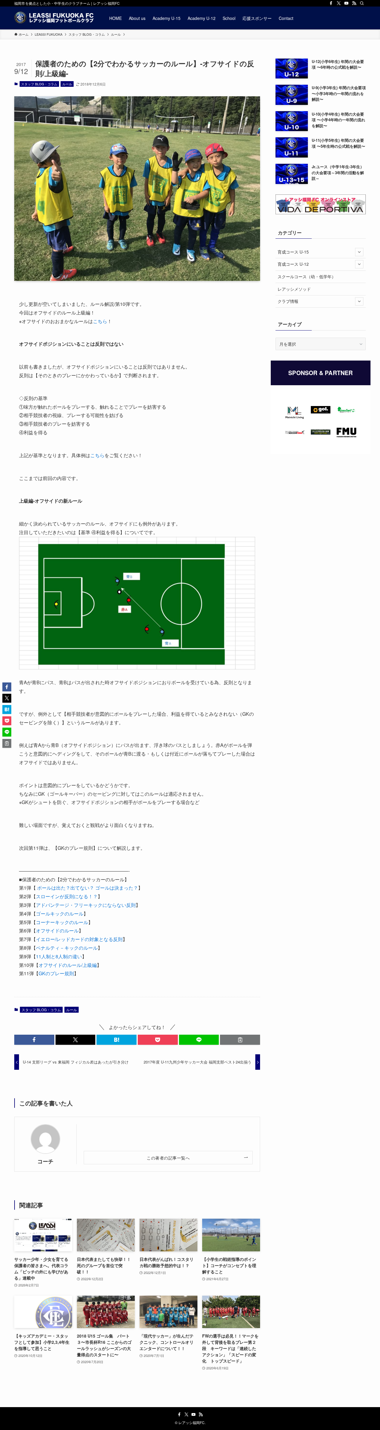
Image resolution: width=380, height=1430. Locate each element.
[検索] (362, 3)
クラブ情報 (288, 301)
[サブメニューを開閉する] (359, 252)
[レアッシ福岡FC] (54, 18)
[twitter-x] (339, 3)
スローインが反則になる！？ (67, 896)
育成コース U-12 (293, 264)
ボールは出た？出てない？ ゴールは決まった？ (87, 887)
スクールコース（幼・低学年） (307, 276)
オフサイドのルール (57, 930)
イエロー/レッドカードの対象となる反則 (79, 939)
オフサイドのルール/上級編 (68, 965)
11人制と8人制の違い (59, 956)
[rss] (354, 3)
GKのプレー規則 (56, 973)
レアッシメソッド (294, 289)
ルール (67, 83)
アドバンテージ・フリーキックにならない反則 (86, 905)
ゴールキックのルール (59, 913)
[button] (34, 1040)
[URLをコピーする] (240, 1040)
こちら (100, 321)
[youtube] (346, 3)
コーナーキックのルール (62, 922)
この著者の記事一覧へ (168, 1157)
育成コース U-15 (293, 252)
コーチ (45, 1161)
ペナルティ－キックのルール (67, 947)
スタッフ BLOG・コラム (39, 83)
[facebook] (331, 3)
